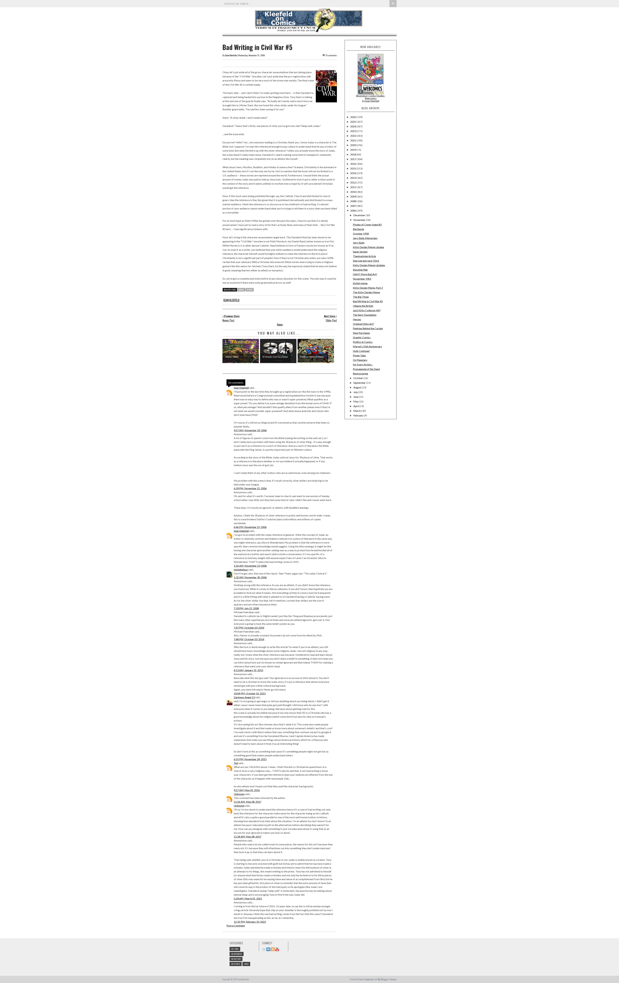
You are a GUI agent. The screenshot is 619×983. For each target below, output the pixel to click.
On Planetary (360, 359)
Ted (236, 763)
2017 (353, 159)
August (357, 387)
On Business (236, 954)
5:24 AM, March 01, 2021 (248, 898)
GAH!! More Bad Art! (365, 274)
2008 (353, 201)
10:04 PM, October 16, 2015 (250, 693)
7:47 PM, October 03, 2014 (249, 627)
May (356, 401)
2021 (353, 140)
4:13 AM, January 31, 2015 (248, 670)
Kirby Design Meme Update (368, 247)
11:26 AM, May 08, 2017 (247, 801)
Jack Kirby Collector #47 (367, 310)
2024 (353, 126)
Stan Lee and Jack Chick (366, 260)
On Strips (235, 964)
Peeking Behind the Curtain (368, 328)
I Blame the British (363, 305)
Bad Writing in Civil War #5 (368, 301)
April (356, 406)
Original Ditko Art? (363, 323)
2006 (353, 210)
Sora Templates (366, 979)
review (250, 289)
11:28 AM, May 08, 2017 (247, 836)
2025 (353, 121)
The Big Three (361, 296)
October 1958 (361, 233)
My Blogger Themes (387, 979)
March (357, 410)
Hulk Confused (361, 350)
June (356, 396)
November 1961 (362, 278)
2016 (353, 163)
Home (280, 324)
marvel (241, 289)
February (358, 415)
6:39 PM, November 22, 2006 (250, 488)
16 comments (331, 55)
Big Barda (358, 229)
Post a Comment (235, 925)
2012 (353, 182)
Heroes (357, 319)
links (246, 964)
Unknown (239, 793)
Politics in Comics (363, 341)
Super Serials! (360, 251)
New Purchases (361, 332)
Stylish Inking (360, 283)
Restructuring (360, 373)
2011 (353, 187)
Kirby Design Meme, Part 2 (368, 287)
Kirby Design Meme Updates (369, 265)
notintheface (241, 569)
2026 (353, 117)
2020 (353, 145)
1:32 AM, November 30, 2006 (250, 577)
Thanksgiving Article (364, 256)
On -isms (235, 949)
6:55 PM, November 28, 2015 (250, 759)
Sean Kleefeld (231, 55)
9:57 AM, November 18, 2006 (250, 430)
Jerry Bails (358, 242)
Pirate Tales (359, 355)
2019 (353, 149)
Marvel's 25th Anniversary (367, 346)
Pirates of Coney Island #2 (367, 224)
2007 (353, 205)
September (359, 382)
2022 (353, 135)
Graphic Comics (362, 337)
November (359, 219)
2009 (353, 196)
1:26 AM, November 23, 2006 (250, 565)
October (358, 378)
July (355, 392)
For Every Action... (363, 364)
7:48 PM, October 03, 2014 (249, 639)
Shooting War (360, 269)
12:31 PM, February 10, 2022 (250, 921)
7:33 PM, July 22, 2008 (246, 608)
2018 (353, 154)
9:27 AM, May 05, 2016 (247, 790)
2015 (353, 168)
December (359, 215)
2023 (353, 131)
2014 (353, 173)
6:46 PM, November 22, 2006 (250, 527)
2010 (353, 191)
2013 (353, 177)
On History (236, 959)
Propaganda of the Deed (366, 368)
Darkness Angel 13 (244, 697)
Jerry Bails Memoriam (365, 238)
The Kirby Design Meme (366, 292)
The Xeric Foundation (364, 314)
